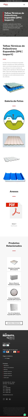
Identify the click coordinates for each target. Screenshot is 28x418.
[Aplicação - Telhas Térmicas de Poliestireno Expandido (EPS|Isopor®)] (14, 130)
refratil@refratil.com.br (8, 394)
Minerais (6, 369)
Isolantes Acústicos (8, 375)
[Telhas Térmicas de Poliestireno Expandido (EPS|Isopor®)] (14, 147)
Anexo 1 (14, 224)
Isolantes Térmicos (8, 371)
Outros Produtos (14, 323)
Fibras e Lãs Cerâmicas (9, 367)
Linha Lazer (6, 377)
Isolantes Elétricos (8, 373)
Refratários (6, 365)
